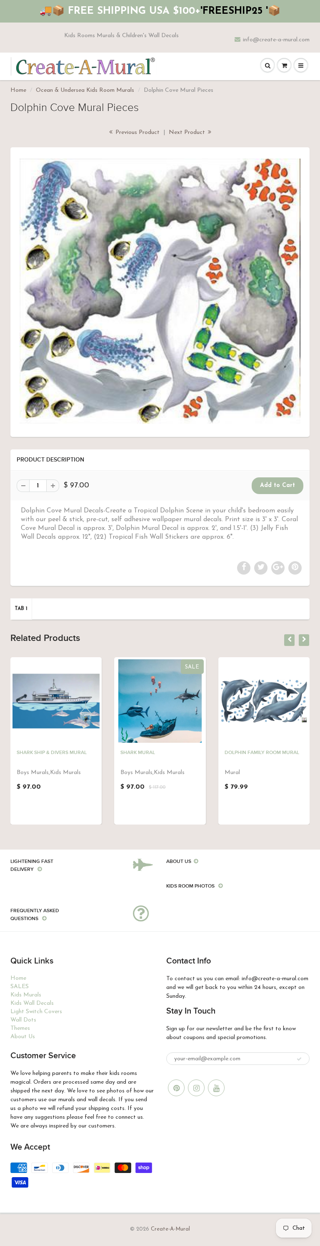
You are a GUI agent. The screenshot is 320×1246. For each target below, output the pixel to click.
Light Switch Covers (36, 1012)
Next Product (188, 132)
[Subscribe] (299, 1059)
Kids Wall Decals (32, 1003)
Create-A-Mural (170, 1229)
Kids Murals (25, 995)
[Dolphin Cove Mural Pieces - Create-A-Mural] (160, 291)
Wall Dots (23, 1020)
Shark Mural (137, 752)
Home (18, 90)
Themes (20, 1028)
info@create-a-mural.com (276, 40)
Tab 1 (21, 608)
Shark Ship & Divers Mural (52, 752)
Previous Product (137, 132)
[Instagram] (196, 1088)
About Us (22, 1037)
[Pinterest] (176, 1088)
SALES (19, 987)
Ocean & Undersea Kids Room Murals (85, 90)
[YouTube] (216, 1088)
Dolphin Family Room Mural (262, 752)
